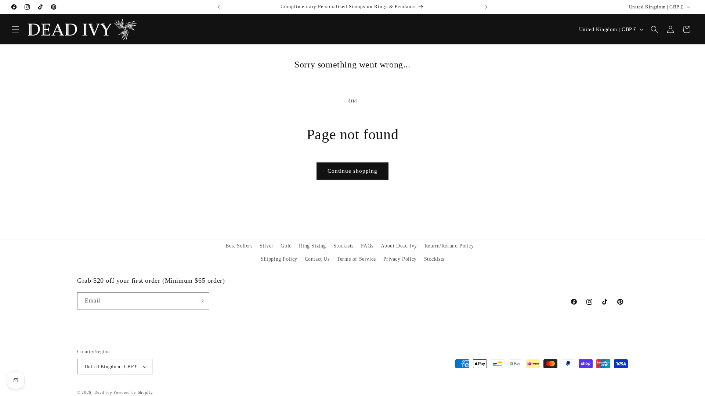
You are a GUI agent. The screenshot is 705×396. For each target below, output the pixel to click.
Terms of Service (356, 259)
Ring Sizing (312, 246)
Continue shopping (352, 171)
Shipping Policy (279, 259)
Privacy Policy (400, 259)
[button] (15, 29)
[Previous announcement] (219, 7)
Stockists (343, 246)
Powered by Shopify (133, 392)
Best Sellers (238, 246)
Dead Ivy (103, 392)
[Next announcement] (486, 7)
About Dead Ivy (399, 246)
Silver (267, 246)
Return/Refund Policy (449, 246)
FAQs (367, 246)
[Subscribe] (201, 300)
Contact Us (317, 259)
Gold (286, 246)
